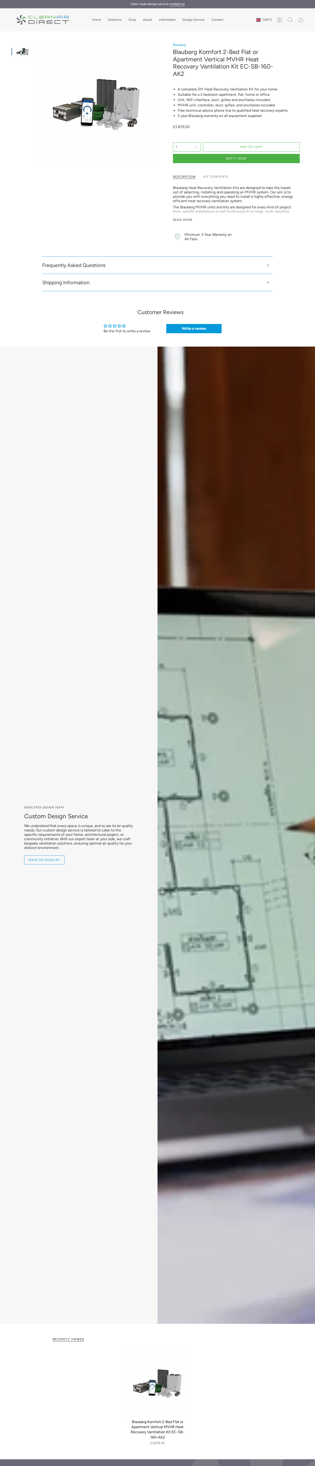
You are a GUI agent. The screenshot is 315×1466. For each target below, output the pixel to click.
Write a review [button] (194, 328)
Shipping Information (65, 282)
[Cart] (300, 20)
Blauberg (179, 45)
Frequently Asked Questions (73, 265)
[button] (114, 20)
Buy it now (236, 158)
